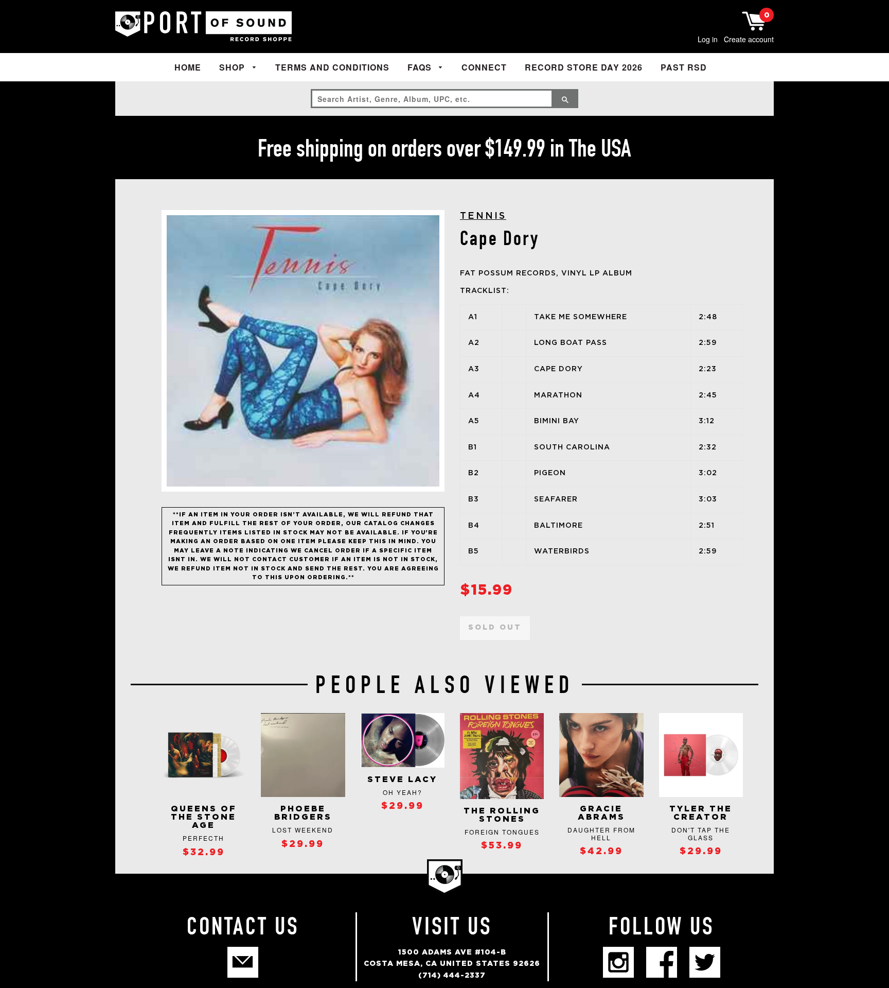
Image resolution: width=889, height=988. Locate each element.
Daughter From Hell (601, 833)
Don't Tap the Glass (700, 833)
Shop (233, 67)
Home (187, 67)
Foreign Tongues (502, 831)
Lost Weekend (302, 829)
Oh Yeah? (402, 792)
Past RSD (684, 67)
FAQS (420, 67)
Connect (484, 67)
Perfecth (203, 838)
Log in (708, 39)
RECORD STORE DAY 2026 (584, 67)
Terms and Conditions (332, 67)
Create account (749, 39)
